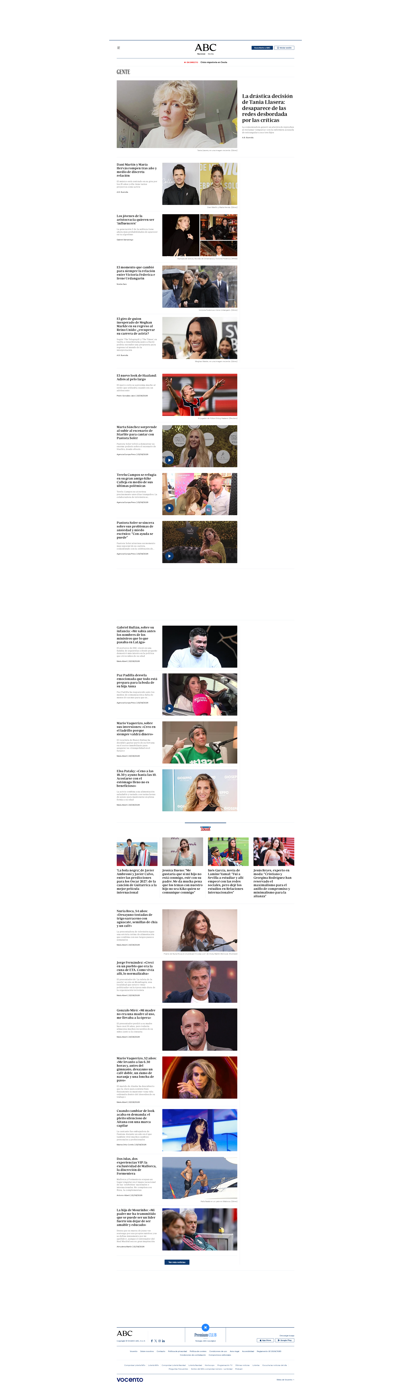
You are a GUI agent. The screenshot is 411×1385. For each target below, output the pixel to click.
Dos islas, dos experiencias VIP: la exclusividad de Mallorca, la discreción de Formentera (136, 1166)
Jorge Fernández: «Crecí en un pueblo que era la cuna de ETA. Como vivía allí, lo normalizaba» (135, 968)
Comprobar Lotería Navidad (174, 1365)
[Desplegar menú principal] (119, 48)
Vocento (133, 1351)
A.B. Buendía (247, 137)
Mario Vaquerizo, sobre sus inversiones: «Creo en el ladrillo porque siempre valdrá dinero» (136, 728)
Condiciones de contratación (193, 1355)
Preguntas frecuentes (178, 1369)
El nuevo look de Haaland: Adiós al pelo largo (137, 377)
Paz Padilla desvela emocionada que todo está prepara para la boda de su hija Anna (137, 680)
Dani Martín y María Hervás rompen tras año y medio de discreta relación (137, 170)
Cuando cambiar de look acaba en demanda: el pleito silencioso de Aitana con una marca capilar (135, 1118)
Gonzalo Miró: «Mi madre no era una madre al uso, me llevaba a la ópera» (136, 1014)
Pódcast (238, 1369)
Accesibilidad (248, 1351)
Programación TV (224, 1365)
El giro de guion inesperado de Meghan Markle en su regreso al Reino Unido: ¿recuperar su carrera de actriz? (136, 326)
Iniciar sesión (286, 47)
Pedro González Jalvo (126, 395)
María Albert (122, 661)
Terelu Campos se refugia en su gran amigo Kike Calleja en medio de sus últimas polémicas (136, 480)
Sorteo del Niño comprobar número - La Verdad (211, 1369)
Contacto (161, 1351)
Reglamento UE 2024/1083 (269, 1351)
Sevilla (211, 54)
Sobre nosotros (147, 1351)
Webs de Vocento (284, 1379)
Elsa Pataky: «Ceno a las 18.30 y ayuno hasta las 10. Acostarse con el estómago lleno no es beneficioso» (136, 778)
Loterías (256, 1365)
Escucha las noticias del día (274, 1365)
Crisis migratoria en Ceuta (214, 62)
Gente (123, 72)
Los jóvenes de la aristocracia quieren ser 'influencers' (135, 219)
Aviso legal (234, 1351)
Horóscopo (209, 1365)
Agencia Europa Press (126, 454)
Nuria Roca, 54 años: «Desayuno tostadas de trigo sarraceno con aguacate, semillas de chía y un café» (137, 918)
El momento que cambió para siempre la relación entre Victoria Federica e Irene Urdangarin (136, 272)
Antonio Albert (123, 1195)
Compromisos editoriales (220, 1355)
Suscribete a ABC (262, 47)
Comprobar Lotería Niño (134, 1365)
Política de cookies (198, 1351)
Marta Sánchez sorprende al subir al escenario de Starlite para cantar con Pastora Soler (137, 432)
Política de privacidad (177, 1351)
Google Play (286, 1340)
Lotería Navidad (195, 1365)
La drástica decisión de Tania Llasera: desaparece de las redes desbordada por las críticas (267, 108)
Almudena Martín (124, 1246)
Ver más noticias (177, 1262)
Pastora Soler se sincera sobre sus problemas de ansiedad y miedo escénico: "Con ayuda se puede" (135, 530)
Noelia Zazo (122, 284)
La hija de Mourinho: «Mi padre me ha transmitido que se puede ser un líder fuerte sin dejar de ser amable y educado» (136, 1217)
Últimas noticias (242, 1365)
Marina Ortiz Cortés (125, 1144)
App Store (266, 1340)
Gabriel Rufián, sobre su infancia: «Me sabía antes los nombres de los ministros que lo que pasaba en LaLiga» (136, 634)
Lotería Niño (153, 1365)
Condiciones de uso (218, 1351)
